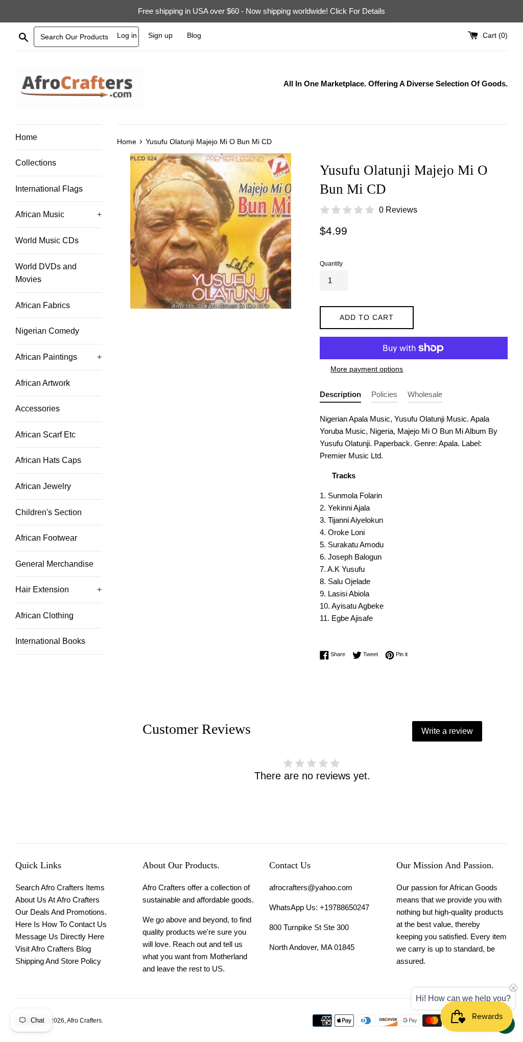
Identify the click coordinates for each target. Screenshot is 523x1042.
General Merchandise (54, 564)
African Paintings (58, 357)
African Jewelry (43, 486)
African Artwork (42, 383)
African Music (58, 214)
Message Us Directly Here (59, 936)
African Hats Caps (48, 460)
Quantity (331, 263)
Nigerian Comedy (47, 331)
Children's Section (48, 512)
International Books (50, 641)
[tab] (340, 396)
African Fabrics (42, 305)
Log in (127, 35)
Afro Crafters (84, 1020)
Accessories (37, 408)
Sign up (160, 35)
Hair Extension (58, 589)
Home (26, 137)
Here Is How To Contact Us (61, 924)
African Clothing (44, 615)
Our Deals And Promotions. (61, 912)
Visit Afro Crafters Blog (53, 948)
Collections (35, 162)
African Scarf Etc (45, 434)
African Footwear (46, 538)
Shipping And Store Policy (58, 961)
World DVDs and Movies (46, 273)
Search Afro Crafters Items (60, 887)
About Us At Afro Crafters (57, 899)
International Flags (49, 188)
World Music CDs (47, 240)
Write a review (447, 731)
